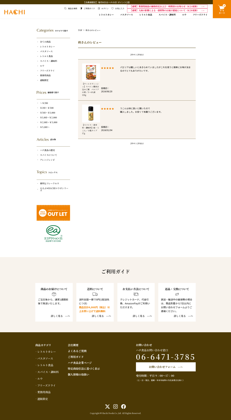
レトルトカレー (106, 14)
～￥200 (44, 103)
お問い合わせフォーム (162, 367)
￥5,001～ (45, 127)
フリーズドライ (200, 14)
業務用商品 (45, 75)
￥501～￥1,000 (47, 113)
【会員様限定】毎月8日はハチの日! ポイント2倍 (106, 2)
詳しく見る (57, 316)
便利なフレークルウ (49, 183)
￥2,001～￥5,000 (48, 122)
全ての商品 (45, 42)
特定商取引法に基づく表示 (84, 368)
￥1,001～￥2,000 (48, 117)
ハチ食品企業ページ (80, 363)
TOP (80, 30)
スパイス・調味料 (167, 14)
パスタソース (126, 14)
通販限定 (44, 80)
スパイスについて (48, 155)
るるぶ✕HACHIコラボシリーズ (54, 189)
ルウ (184, 14)
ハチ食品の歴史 (47, 150)
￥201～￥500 (46, 108)
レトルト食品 (145, 14)
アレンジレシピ (47, 160)
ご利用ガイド (76, 357)
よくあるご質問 (77, 351)
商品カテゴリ (43, 345)
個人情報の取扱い (78, 374)
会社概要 (73, 345)
